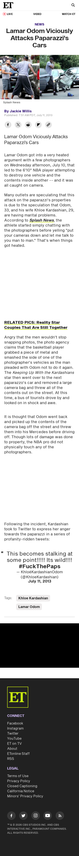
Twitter (13, 733)
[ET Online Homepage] (9, 5)
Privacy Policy (18, 781)
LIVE (10, 14)
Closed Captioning (22, 786)
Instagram (15, 728)
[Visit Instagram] (35, 816)
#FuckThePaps (39, 566)
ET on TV (14, 743)
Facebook (15, 723)
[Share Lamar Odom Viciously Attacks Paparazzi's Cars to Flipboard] (38, 125)
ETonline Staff (18, 753)
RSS (10, 758)
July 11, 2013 (39, 581)
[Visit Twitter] (23, 816)
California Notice (20, 791)
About (12, 748)
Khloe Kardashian (33, 598)
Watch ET (68, 14)
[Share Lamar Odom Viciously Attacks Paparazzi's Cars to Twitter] (18, 125)
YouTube (14, 738)
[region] (39, 645)
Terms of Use (17, 776)
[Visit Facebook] (11, 816)
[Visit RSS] (60, 816)
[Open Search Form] (73, 5)
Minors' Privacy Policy (25, 796)
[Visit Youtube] (47, 815)
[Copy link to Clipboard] (48, 125)
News (39, 24)
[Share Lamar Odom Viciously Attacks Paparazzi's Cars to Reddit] (28, 125)
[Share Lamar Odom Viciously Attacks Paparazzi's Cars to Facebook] (8, 125)
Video (37, 14)
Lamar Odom (29, 607)
